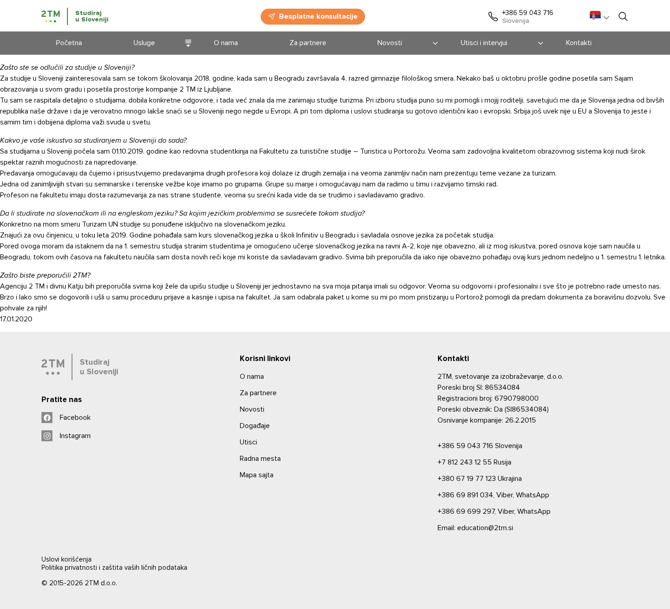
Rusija (474, 462)
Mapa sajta (256, 475)
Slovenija (480, 445)
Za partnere (258, 392)
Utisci (248, 442)
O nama (252, 376)
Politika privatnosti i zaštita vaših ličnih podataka (114, 567)
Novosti (252, 409)
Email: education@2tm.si (475, 527)
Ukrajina (480, 478)
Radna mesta (260, 458)
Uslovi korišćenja (66, 559)
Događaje (255, 425)
